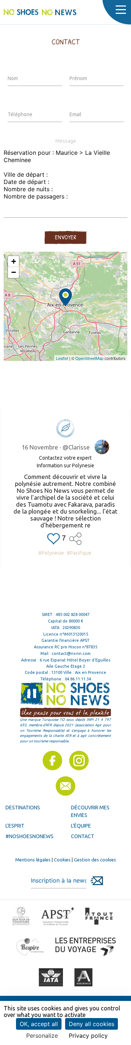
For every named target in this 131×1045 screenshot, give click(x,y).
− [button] (13, 272)
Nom (13, 78)
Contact (82, 836)
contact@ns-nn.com (71, 653)
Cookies (62, 859)
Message (65, 141)
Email (76, 114)
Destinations (22, 807)
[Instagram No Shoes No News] (79, 760)
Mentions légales (33, 859)
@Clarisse (76, 447)
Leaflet (62, 358)
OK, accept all (39, 1024)
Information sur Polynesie (65, 465)
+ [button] (13, 261)
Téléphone (20, 114)
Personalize (42, 1035)
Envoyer (65, 237)
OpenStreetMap (89, 358)
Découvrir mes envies (90, 811)
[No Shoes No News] (40, 12)
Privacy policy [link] (88, 1035)
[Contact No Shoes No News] (65, 786)
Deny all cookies (91, 1024)
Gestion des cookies (95, 859)
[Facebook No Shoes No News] (52, 760)
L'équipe (81, 826)
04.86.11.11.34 (78, 679)
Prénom (78, 78)
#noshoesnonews (29, 836)
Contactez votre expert (65, 458)
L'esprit (14, 826)
